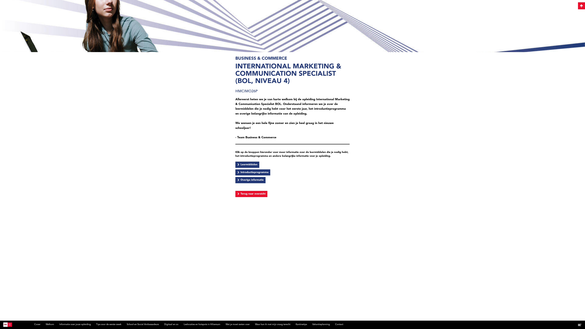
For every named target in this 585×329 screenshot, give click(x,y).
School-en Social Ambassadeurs (143, 324)
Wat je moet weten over (238, 324)
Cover (37, 324)
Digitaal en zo (171, 324)
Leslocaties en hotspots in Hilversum (202, 324)
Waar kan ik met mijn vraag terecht (272, 324)
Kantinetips (301, 324)
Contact (339, 324)
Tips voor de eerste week (108, 324)
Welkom (50, 324)
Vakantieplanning (321, 324)
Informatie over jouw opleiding (75, 324)
